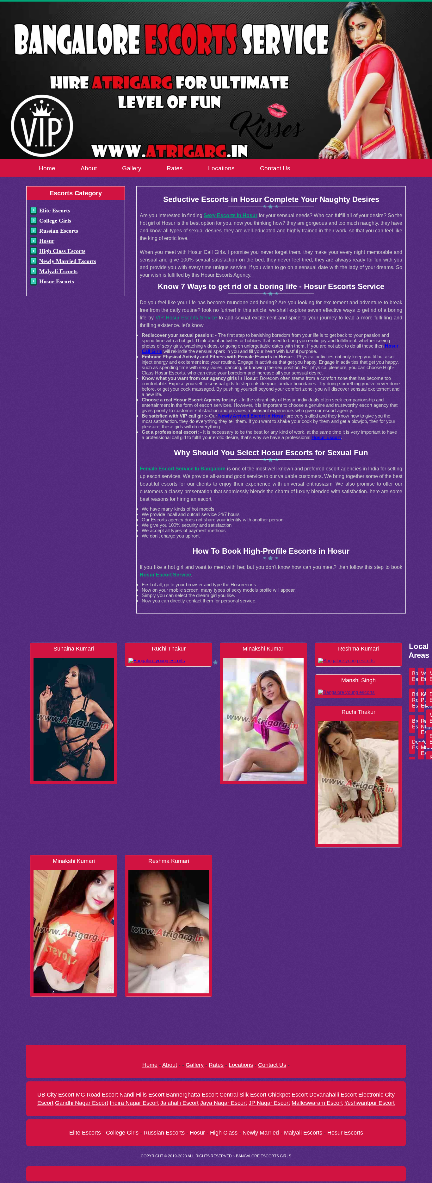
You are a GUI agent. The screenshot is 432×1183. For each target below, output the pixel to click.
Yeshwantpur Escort (369, 1103)
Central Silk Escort (242, 1095)
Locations (221, 168)
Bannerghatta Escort (192, 1095)
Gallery (131, 168)
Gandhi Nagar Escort (81, 1103)
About (89, 168)
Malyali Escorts (58, 271)
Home (47, 168)
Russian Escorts (58, 231)
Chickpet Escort (288, 1095)
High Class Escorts (62, 251)
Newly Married (262, 1133)
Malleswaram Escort (317, 1103)
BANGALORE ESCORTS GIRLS (263, 1156)
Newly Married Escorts (67, 261)
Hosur (46, 241)
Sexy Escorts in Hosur (230, 215)
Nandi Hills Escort (142, 1095)
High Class (224, 1133)
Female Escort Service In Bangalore (182, 468)
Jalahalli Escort (179, 1103)
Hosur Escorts (56, 281)
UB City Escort (55, 1095)
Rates (175, 168)
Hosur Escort (326, 437)
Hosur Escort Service (165, 574)
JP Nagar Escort (269, 1103)
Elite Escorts (54, 210)
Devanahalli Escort (333, 1095)
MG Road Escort (97, 1095)
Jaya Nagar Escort (223, 1103)
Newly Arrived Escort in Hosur (251, 415)
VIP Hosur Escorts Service (186, 317)
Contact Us (275, 168)
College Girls (55, 220)
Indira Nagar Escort (134, 1103)
